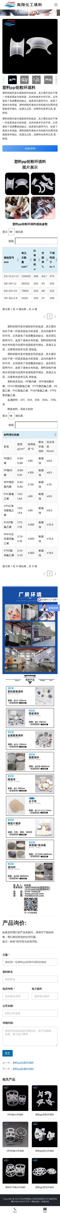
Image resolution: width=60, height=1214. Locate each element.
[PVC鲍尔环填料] (15, 1101)
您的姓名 (8, 971)
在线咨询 (30, 148)
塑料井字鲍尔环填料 (15, 1187)
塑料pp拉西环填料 (23, 1062)
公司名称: (8, 1005)
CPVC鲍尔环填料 (15, 1150)
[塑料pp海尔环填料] (45, 1138)
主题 (6, 954)
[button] (18, 260)
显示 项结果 (12, 231)
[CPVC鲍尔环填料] (15, 1138)
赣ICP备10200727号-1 (21, 1201)
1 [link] (49, 316)
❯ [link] (55, 316)
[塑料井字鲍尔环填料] (15, 1174)
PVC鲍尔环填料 (15, 1114)
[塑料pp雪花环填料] (45, 1174)
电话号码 (9, 988)
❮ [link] (44, 316)
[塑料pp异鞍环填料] (45, 1101)
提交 (7, 1053)
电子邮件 (37, 988)
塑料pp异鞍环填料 (44, 1114)
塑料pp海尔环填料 (44, 1150)
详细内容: (8, 1022)
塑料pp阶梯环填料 (23, 1069)
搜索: (11, 241)
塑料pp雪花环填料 (44, 1187)
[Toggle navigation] (55, 5)
